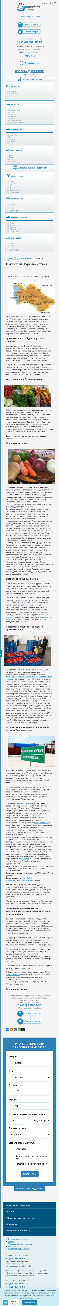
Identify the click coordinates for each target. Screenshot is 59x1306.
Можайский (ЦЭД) (13, 110)
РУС (33, 56)
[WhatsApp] (19, 1029)
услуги (10, 1211)
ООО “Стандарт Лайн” (29, 71)
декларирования (40, 822)
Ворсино (10, 156)
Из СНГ (10, 206)
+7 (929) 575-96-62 (15, 1283)
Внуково (10, 96)
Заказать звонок (32, 25)
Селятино (10, 158)
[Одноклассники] (11, 1029)
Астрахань (11, 139)
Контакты (12, 1224)
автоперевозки (17, 199)
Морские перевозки (19, 217)
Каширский (11, 114)
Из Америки (11, 186)
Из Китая (10, 182)
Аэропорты (15, 86)
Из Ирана (10, 208)
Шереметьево (12, 94)
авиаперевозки (17, 176)
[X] (23, 1029)
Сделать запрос (31, 31)
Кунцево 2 (10, 160)
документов (24, 859)
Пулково (10, 98)
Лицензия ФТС (29, 74)
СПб (9, 137)
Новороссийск (12, 135)
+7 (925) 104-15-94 (15, 1286)
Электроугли (11, 162)
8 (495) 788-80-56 (29, 1005)
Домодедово (11, 92)
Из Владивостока (13, 190)
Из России (11, 188)
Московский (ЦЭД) (14, 121)
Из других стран (13, 192)
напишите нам (26, 880)
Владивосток (11, 141)
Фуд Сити (10, 112)
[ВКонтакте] (7, 1029)
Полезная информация (24, 258)
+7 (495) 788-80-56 (29, 42)
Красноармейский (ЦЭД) (15, 123)
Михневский (11, 116)
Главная (10, 258)
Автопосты (15, 105)
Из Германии (11, 184)
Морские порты (17, 129)
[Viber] (15, 1029)
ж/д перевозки (17, 238)
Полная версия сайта (29, 16)
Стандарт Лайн (22, 803)
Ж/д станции (16, 150)
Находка (10, 143)
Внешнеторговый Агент (19, 1205)
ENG (27, 56)
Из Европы (11, 204)
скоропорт (29, 605)
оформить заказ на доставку (29, 1189)
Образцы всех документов (20, 1218)
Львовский (11, 118)
